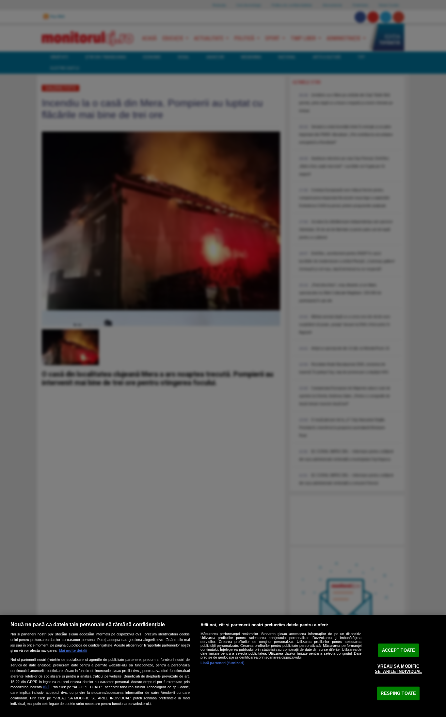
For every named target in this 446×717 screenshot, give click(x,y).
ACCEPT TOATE (398, 649)
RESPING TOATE (398, 693)
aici (46, 687)
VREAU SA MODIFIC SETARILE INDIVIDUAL (398, 669)
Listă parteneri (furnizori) (222, 663)
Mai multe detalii (73, 650)
